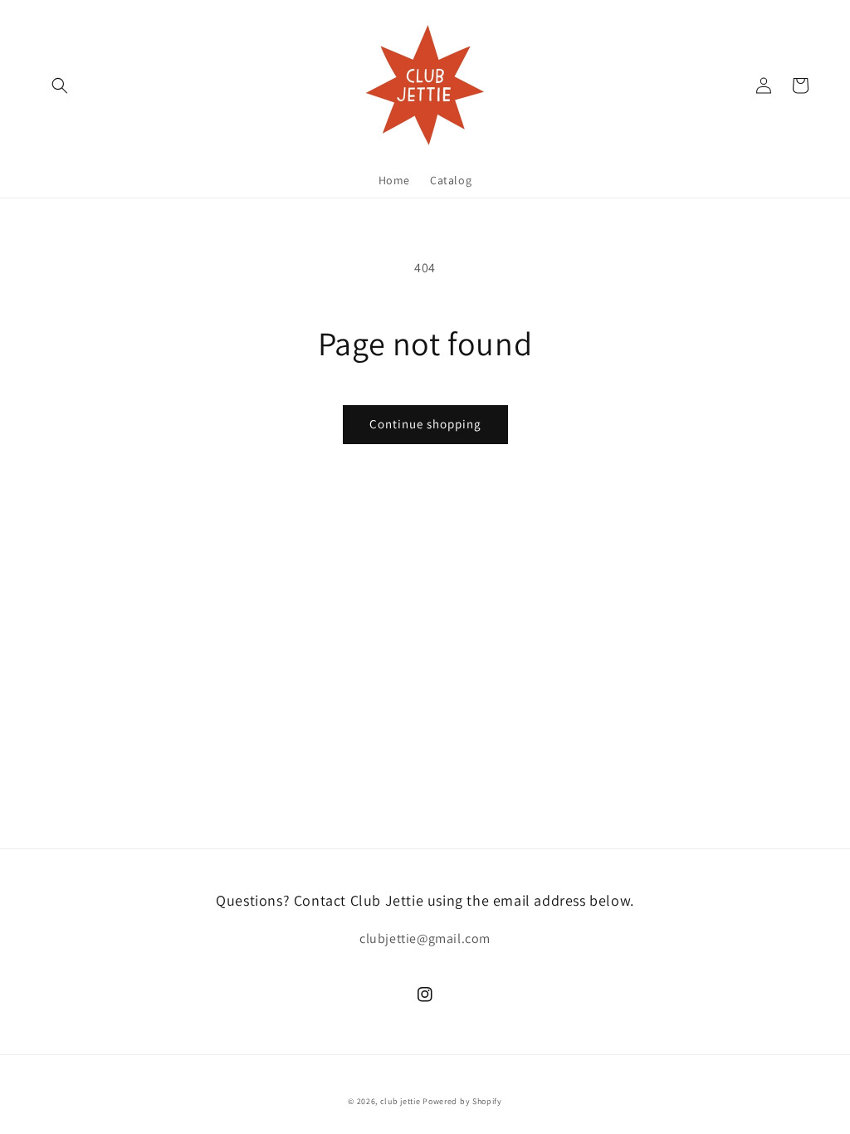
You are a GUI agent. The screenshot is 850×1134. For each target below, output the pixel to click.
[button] (60, 85)
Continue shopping (425, 424)
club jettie (400, 1101)
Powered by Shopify (462, 1101)
